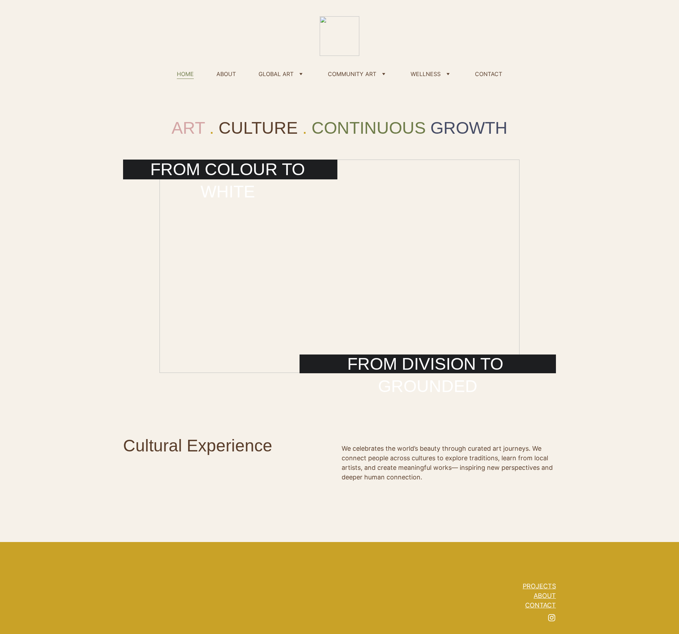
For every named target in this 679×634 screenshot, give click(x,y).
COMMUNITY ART (352, 73)
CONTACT (488, 73)
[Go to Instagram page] (551, 617)
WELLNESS (426, 73)
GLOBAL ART (276, 73)
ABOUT (226, 73)
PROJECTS (539, 586)
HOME (185, 73)
